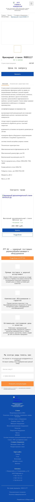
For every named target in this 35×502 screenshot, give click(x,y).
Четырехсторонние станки (17, 446)
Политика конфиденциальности (17, 494)
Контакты (17, 463)
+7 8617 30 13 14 (17, 478)
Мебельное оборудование (17, 423)
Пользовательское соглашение (17, 492)
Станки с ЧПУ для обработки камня (17, 439)
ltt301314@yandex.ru (17, 473)
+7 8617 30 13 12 (17, 475)
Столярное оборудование (21, 15)
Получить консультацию (17, 384)
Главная (3, 15)
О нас (17, 456)
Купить (17, 230)
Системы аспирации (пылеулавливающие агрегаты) (18, 437)
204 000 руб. (17, 226)
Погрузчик (17, 428)
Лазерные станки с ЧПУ (17, 421)
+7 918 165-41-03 (17, 480)
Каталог (10, 15)
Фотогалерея (17, 459)
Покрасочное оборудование (17, 430)
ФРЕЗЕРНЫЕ (5, 17)
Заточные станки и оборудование (17, 419)
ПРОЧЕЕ (17, 435)
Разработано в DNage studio (25, 499)
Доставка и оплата (18, 461)
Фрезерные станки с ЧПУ (17, 444)
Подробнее (18, 235)
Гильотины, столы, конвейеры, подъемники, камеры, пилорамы (17, 416)
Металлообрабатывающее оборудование (17, 426)
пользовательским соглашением (24, 388)
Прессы (17, 433)
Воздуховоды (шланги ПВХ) (17, 413)
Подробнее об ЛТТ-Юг (17, 258)
